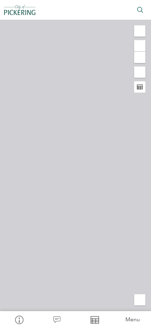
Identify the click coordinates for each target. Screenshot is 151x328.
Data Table (94, 319)
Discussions (57, 319)
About (19, 319)
